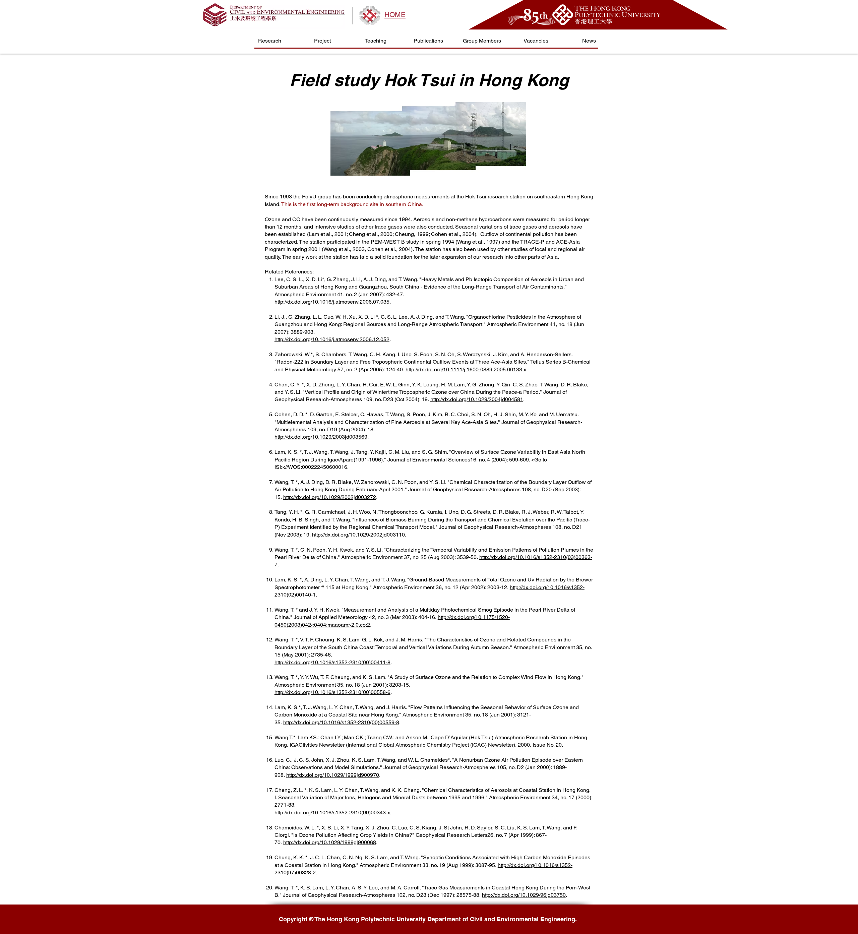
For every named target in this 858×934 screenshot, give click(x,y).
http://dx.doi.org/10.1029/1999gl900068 (329, 842)
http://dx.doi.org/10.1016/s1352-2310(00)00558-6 (332, 692)
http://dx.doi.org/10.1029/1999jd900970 (332, 775)
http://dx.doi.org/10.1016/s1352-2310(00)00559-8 (341, 722)
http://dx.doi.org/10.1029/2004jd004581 (476, 399)
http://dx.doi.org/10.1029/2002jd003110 (358, 535)
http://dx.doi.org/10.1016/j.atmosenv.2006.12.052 (331, 339)
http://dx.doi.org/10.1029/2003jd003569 (320, 437)
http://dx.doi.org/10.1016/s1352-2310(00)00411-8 (332, 662)
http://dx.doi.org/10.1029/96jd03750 (524, 895)
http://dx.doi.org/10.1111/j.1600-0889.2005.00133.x (466, 369)
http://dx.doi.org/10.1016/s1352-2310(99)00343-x (332, 812)
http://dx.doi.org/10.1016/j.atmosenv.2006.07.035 (331, 302)
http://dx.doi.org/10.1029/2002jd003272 (329, 497)
